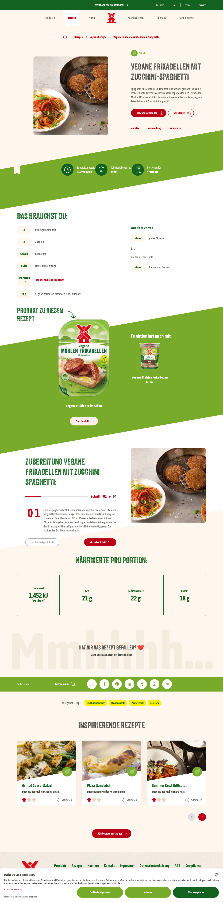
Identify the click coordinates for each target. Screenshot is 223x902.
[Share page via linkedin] (129, 684)
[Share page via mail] (92, 684)
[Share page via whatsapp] (154, 684)
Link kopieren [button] (62, 684)
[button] (42, 542)
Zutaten (135, 128)
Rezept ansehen (46, 773)
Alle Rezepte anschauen (110, 833)
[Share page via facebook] (104, 684)
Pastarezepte (138, 703)
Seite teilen (179, 113)
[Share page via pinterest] (117, 684)
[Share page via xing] (142, 684)
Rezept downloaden (147, 113)
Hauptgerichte (118, 703)
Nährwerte (175, 128)
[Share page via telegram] (167, 684)
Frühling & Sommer (96, 703)
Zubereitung (154, 128)
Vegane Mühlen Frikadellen (50, 279)
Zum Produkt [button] (82, 421)
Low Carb (154, 703)
